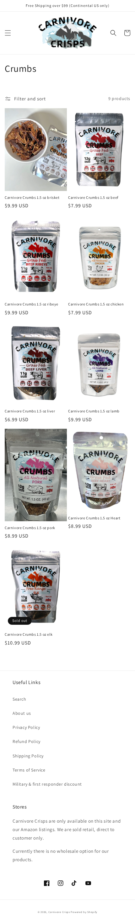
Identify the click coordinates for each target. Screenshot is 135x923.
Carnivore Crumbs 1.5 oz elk (28, 634)
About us (22, 713)
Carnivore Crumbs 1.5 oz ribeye (31, 304)
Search (19, 699)
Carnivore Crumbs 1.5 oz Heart (94, 518)
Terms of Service (29, 770)
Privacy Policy (26, 727)
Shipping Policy (28, 756)
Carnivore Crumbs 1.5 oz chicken (96, 304)
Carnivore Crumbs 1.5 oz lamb (94, 411)
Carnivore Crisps (59, 912)
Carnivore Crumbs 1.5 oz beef (93, 197)
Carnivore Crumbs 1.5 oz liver (30, 411)
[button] (8, 33)
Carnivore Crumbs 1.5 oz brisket (32, 197)
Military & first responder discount (47, 784)
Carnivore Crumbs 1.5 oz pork (30, 527)
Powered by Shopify (84, 912)
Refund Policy (26, 741)
